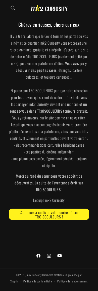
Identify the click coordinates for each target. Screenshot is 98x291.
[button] (13, 8)
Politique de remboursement (72, 281)
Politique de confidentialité (38, 281)
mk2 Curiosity (34, 275)
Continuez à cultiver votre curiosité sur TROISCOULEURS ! (49, 214)
